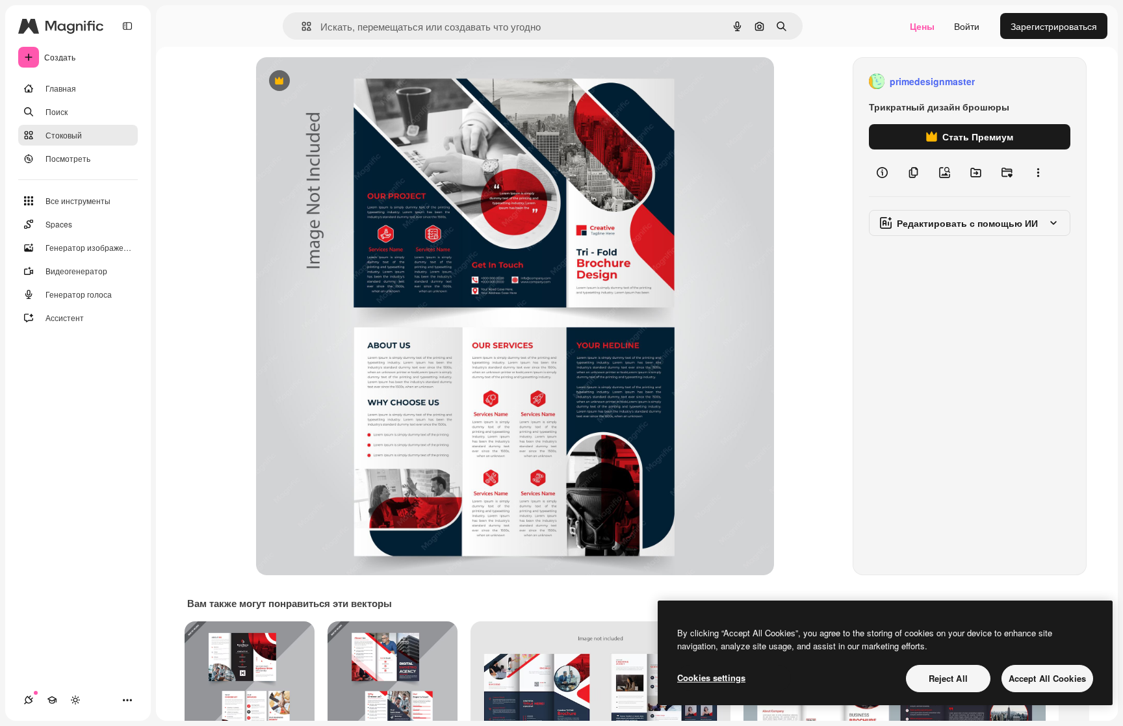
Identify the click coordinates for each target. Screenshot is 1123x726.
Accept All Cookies (1047, 678)
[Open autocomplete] (301, 26)
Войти (966, 25)
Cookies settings (711, 677)
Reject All (948, 678)
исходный (343, 81)
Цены (922, 25)
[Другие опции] (1038, 173)
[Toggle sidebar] (127, 26)
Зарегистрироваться (1054, 25)
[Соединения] (28, 700)
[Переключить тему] (75, 700)
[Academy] (52, 700)
